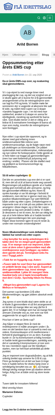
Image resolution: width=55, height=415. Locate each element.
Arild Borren (18, 74)
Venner (34, 54)
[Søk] (39, 18)
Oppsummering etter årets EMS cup (23, 64)
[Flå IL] (27, 6)
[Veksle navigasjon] (50, 18)
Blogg (45, 54)
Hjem (5, 54)
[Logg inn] (44, 18)
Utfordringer (19, 54)
